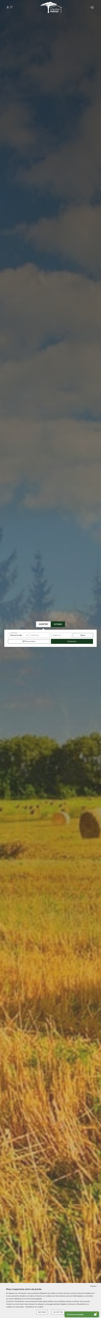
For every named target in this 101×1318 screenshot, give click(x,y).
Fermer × (94, 1286)
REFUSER (42, 1312)
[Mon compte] (8, 7)
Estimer (58, 624)
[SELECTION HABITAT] (51, 7)
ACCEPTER (58, 1312)
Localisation (13, 633)
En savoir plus (18, 1307)
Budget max (56, 635)
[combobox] (18, 635)
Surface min (35, 635)
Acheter (43, 624)
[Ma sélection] (11, 7)
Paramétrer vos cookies (34, 1307)
